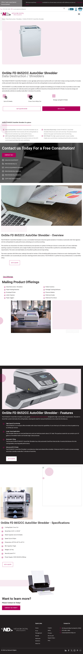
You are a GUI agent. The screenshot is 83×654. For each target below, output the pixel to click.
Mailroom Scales (50, 295)
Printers (50, 633)
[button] (65, 9)
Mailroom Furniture (51, 297)
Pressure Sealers (50, 292)
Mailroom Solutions (37, 639)
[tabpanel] (41, 133)
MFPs (49, 630)
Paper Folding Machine (12, 289)
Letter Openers (10, 295)
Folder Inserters (50, 286)
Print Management (38, 632)
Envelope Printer (11, 292)
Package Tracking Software (53, 289)
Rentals (37, 635)
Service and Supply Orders (51, 637)
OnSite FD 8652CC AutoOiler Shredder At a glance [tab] (16, 122)
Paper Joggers (10, 297)
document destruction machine (39, 416)
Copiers (50, 628)
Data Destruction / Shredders (14, 19)
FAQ (49, 640)
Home (3, 19)
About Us (37, 643)
